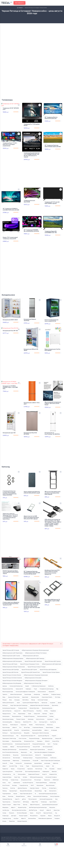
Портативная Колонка (15, 733)
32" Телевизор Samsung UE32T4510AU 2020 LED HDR (53, 146)
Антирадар (54, 730)
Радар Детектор (24, 785)
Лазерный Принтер (7, 799)
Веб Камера (26, 801)
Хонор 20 (50, 749)
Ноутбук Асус (5, 810)
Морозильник (40, 785)
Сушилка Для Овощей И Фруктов (30, 702)
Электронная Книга (42, 716)
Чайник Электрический (16, 694)
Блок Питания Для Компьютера (10, 752)
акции (18, 702)
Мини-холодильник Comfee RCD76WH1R (52, 350)
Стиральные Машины (37, 727)
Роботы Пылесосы (39, 724)
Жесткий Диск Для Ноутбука (19, 810)
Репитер (44, 788)
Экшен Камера (49, 727)
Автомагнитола (6, 757)
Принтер (25, 804)
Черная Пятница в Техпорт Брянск (51, 672)
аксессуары (47, 763)
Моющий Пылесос (20, 796)
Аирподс (4, 686)
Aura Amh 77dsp (13, 766)
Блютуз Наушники (54, 796)
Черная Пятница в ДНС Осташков (10, 650)
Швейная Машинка (22, 788)
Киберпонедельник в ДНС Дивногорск (51, 664)
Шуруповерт (25, 697)
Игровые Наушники (22, 821)
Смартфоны (45, 694)
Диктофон (13, 815)
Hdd (31, 752)
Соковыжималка (26, 760)
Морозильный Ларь (16, 741)
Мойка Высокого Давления (45, 818)
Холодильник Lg (6, 774)
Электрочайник (22, 774)
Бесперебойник (26, 730)
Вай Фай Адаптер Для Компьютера (38, 807)
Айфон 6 (46, 730)
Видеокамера (21, 713)
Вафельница (16, 760)
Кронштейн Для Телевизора (40, 796)
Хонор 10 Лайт (18, 771)
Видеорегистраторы (47, 738)
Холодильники (28, 763)
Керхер (13, 768)
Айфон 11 (13, 807)
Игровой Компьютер (7, 744)
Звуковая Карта (13, 790)
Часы (56, 799)
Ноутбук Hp (53, 722)
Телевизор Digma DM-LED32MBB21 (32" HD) (51, 232)
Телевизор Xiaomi (22, 708)
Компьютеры (52, 782)
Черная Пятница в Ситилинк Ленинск (11, 675)
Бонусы (4, 821)
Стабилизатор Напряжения (39, 686)
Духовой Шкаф (38, 763)
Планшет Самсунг (20, 719)
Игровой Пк (51, 691)
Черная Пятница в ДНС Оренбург (10, 669)
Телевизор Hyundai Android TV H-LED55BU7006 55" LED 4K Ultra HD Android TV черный (31, 155)
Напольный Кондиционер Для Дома (48, 793)
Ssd (53, 766)
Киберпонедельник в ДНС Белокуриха (12, 661)
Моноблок (39, 710)
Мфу (57, 688)
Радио (27, 766)
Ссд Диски (52, 702)
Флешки (4, 699)
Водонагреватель (16, 716)
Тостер (21, 766)
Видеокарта (24, 752)
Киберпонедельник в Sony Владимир (11, 683)
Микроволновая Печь (7, 688)
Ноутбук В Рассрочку (28, 782)
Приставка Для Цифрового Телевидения (44, 752)
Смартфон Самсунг (34, 788)
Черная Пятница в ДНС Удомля (29, 669)
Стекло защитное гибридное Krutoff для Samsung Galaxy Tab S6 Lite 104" (11, 604)
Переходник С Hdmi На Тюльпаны (40, 733)
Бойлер (51, 716)
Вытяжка (45, 713)
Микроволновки (35, 697)
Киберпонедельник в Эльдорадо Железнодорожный (35, 650)
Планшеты (11, 813)
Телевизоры (44, 801)
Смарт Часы (17, 777)
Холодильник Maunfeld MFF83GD (30, 433)
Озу (14, 774)
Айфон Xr (48, 810)
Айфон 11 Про (35, 801)
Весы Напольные (50, 785)
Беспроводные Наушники (8, 708)
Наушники (42, 815)
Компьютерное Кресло (27, 755)
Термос (31, 813)
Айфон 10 (23, 818)
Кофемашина (46, 771)
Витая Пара (27, 727)
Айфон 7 (4, 766)
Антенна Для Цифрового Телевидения (25, 691)
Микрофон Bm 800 (7, 730)
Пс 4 (20, 727)
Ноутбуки (16, 818)
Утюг (14, 713)
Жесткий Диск (16, 757)
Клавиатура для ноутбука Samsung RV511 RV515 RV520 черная (11, 572)
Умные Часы (57, 810)
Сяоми (29, 713)
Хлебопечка (53, 757)
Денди (59, 702)
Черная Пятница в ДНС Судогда (53, 661)
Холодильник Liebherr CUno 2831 (32, 403)
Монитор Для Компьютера (23, 746)
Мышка (50, 815)
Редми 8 (54, 735)
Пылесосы (5, 788)
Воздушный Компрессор (39, 744)
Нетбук (46, 710)
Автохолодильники (47, 746)
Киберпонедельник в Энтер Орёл (33, 677)
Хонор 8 (42, 810)
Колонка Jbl (19, 763)
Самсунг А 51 (17, 710)
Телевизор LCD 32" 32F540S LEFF (11, 108)
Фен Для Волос (34, 815)
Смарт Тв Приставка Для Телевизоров (50, 760)
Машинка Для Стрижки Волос (37, 749)
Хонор (4, 782)
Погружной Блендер (34, 738)
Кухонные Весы (32, 818)
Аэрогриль (30, 768)
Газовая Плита (16, 801)
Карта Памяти (53, 801)
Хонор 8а (16, 730)
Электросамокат (42, 691)
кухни (56, 719)
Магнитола (50, 724)
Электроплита (52, 790)
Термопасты (47, 779)
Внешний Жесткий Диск (26, 790)
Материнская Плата (29, 741)
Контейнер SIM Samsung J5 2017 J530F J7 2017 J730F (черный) (52, 601)
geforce (24, 799)
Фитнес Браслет (32, 799)
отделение (50, 719)
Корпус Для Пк (19, 688)
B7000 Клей (56, 779)
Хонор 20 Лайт (36, 746)
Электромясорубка (7, 722)
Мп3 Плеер (5, 779)
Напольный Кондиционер (45, 799)
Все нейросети (19, 3)
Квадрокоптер (53, 774)
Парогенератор (6, 801)
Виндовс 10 (57, 815)
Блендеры (17, 699)
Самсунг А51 (37, 713)
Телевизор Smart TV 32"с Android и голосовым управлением (10, 144)
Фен (17, 735)
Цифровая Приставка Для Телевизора (39, 705)
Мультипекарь (6, 727)
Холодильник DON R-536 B (10, 319)
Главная (21, 7)
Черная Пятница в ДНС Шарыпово (48, 669)
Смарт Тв (17, 799)
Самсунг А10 (58, 738)
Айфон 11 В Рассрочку (28, 710)
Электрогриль (6, 716)
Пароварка (39, 741)
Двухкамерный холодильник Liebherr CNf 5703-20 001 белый (53, 404)
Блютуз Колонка (40, 719)
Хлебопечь (51, 686)
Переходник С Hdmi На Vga (9, 738)
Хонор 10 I (38, 813)
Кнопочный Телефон (43, 699)
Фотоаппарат (37, 779)
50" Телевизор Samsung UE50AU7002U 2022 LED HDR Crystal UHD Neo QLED (32, 573)
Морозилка (52, 807)
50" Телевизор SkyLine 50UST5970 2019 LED (51, 118)
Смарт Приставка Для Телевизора (18, 705)
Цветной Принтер (6, 710)
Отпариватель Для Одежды (47, 688)
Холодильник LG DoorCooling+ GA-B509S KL (52, 433)
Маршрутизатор (6, 713)
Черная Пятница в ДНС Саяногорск (33, 661)
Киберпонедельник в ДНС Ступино (11, 655)
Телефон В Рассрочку (29, 716)
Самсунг (59, 768)
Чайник (57, 727)
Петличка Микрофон (22, 813)
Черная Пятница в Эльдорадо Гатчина (29, 664)
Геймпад (4, 790)
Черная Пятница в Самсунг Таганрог (37, 666)
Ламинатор (17, 722)
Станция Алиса (21, 768)
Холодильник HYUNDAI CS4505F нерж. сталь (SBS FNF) (10, 387)
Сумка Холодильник (7, 771)
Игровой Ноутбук (22, 807)
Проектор (4, 724)
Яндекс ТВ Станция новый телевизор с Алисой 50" (10, 238)
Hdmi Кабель (25, 699)
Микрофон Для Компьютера (9, 749)
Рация (35, 688)
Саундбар (5, 746)
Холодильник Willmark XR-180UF (31, 350)
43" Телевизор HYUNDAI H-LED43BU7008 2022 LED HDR (11, 209)
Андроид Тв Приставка (14, 697)
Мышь (3, 697)
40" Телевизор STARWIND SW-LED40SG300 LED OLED (31, 230)
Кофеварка (28, 688)
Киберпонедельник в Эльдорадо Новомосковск (36, 675)
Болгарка (14, 785)
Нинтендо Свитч (43, 722)
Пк (35, 793)
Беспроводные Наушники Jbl (22, 744)
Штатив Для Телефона (51, 777)
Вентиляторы (38, 768)
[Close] (61, 644)
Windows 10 (38, 755)
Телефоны (57, 818)
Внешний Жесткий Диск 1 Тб (28, 735)
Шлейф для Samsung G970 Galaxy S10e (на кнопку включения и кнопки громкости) (52, 572)
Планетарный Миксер (41, 782)
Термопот (4, 694)
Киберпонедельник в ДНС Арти (31, 655)
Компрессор (37, 694)
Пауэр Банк (23, 724)
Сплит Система (22, 738)
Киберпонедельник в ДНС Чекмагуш (35, 658)
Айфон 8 (14, 727)
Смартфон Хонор (6, 818)
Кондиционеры (6, 760)
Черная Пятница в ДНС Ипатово (10, 672)
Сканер (4, 813)
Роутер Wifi (35, 760)
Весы (10, 699)
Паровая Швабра (47, 755)
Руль (35, 722)
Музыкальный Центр (47, 708)
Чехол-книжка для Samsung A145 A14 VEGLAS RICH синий (32, 492)
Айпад (29, 796)
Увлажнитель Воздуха (8, 735)
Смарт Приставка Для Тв (26, 793)
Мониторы (10, 796)
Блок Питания (6, 785)
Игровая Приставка (34, 708)
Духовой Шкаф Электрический (50, 804)
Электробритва (6, 755)
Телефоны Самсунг (56, 694)
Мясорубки (27, 733)
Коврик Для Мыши (6, 777)
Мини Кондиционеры (7, 691)
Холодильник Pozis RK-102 (10, 330)
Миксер (33, 699)
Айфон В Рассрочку (35, 804)
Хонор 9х (44, 774)
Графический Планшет (34, 774)
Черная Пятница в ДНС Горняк (9, 664)
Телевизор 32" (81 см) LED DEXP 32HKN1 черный (52, 202)
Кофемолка (5, 768)
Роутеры (55, 744)
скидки (47, 766)
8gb (45, 790)
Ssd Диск (25, 777)
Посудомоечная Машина (41, 757)
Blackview (54, 771)
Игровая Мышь (38, 790)
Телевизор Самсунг (28, 757)
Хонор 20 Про (55, 741)
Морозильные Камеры (8, 719)
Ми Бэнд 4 (5, 733)
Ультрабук (52, 768)
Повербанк (53, 710)
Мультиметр (55, 705)
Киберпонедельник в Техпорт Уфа (32, 683)
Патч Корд (57, 697)
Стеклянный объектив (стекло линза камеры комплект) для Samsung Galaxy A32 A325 (9, 493)
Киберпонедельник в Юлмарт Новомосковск (13, 666)
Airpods (15, 793)
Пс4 (46, 768)
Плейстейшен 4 (14, 724)
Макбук (31, 724)
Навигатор (55, 763)
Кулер (3, 796)
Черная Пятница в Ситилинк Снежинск (12, 677)
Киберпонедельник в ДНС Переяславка (12, 653)
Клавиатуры (5, 815)
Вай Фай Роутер (33, 810)
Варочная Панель (48, 813)
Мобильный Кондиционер (36, 777)
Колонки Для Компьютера (16, 686)
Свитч (48, 744)
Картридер (30, 719)
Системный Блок (23, 749)
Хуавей (27, 686)
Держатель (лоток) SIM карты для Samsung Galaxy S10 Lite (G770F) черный (31, 518)
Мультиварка (5, 741)
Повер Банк (12, 821)
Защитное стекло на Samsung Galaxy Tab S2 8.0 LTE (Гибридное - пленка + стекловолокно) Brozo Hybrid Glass (10, 516)
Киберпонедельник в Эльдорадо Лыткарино (36, 680)
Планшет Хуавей (23, 815)
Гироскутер (44, 702)
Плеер (11, 763)
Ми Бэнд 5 (5, 705)
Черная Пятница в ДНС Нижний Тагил (30, 672)
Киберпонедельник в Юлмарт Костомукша (36, 653)
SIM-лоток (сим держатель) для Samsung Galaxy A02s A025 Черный (52, 493)
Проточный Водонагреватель (32, 771)
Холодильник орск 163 (9, 432)
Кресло (51, 713)
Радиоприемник (6, 793)
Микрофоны (5, 807)
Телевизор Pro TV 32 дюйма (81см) (32, 125)
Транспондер (27, 694)
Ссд (56, 813)
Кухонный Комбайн (37, 730)
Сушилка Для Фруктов (43, 735)
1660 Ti (32, 785)
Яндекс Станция (6, 804)
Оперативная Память (47, 697)
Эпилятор (12, 788)
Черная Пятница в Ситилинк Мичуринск (12, 680)
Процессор (15, 755)
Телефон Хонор (14, 779)
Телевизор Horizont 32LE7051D (29, 201)
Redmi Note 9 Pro (27, 722)
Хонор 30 (4, 763)
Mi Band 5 (47, 741)
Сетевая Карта (52, 788)
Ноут (9, 782)
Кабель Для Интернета (8, 702)
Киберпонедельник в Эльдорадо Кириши (12, 658)
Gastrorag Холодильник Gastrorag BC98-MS (51, 320)
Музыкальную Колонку (37, 766)
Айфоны (12, 746)
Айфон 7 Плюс (16, 804)
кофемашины (16, 782)
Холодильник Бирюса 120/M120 (30, 320)
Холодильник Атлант (26, 779)
